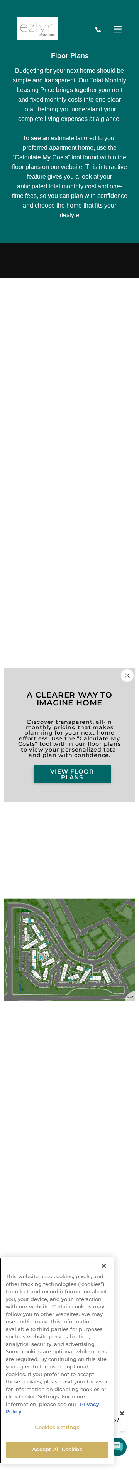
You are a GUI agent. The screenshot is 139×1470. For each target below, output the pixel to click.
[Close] (103, 1265)
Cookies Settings (57, 1427)
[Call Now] (98, 29)
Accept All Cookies (57, 1449)
